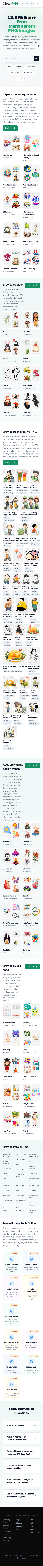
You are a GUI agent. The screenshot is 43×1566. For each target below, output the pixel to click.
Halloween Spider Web (33, 1155)
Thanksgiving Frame (34, 1204)
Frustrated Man (32, 724)
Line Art (6, 386)
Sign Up (19, 1523)
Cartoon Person (9, 748)
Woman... (19, 622)
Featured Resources (7, 1533)
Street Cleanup (22, 543)
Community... (26, 517)
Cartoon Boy (35, 699)
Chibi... (6, 591)
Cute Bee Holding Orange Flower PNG (17, 566)
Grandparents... (22, 490)
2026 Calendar (9, 1023)
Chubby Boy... (15, 595)
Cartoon (26, 331)
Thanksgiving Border (20, 1202)
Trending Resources (7, 1520)
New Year (6, 1131)
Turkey (29, 645)
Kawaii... (35, 696)
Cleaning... (25, 520)
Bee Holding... (17, 572)
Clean (10, 3)
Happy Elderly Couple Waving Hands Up (21, 487)
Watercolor (27, 386)
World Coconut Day (31, 242)
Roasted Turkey (16, 671)
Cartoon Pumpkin (6, 1162)
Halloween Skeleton (6, 1155)
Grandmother (28, 842)
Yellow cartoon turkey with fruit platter (32, 639)
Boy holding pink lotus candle (7, 718)
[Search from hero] (36, 58)
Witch (31, 1161)
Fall (9, 67)
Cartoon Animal (9, 896)
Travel (25, 1131)
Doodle (6, 413)
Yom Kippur (7, 155)
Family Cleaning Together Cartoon (10, 514)
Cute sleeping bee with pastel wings (31, 565)
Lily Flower (27, 869)
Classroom (20, 1196)
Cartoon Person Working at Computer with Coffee (9, 743)
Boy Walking (8, 622)
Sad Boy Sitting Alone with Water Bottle (35, 541)
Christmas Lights (6, 1209)
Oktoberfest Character (33, 1197)
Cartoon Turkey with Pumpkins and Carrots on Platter (10, 692)
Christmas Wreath (33, 1211)
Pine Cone (6, 1196)
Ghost (18, 67)
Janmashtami (8, 242)
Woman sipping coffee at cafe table (18, 640)
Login (18, 1519)
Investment (7, 842)
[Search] (31, 3)
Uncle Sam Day (29, 269)
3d (4, 331)
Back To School (29, 1077)
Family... (6, 517)
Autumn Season (32, 1167)
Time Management (10, 923)
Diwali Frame (33, 1174)
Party (25, 1050)
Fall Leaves (7, 1169)
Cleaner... (20, 546)
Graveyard (15, 73)
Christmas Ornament (19, 1209)
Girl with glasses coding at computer (19, 718)
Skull (17, 1191)
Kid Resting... (34, 544)
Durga (5, 1174)
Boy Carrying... (34, 493)
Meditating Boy (26, 595)
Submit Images (19, 1527)
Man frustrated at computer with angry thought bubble (34, 718)
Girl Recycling (8, 493)
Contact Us (34, 1533)
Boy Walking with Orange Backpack (7, 616)
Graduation (7, 1077)
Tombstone (33, 1191)
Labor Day (21, 79)
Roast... (6, 671)
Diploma (26, 950)
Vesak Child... (6, 721)
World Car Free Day (30, 185)
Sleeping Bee (29, 571)
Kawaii (25, 359)
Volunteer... (7, 490)
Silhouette (27, 413)
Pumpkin (6, 1185)
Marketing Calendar (7, 1539)
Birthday (26, 1023)
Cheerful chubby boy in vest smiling (7, 589)
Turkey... (6, 698)
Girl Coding (17, 723)
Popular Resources (7, 1527)
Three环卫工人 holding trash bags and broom (28, 514)
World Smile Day (9, 185)
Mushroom (28, 73)
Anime (5, 359)
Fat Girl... (19, 619)
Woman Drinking (32, 623)
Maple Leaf (20, 1164)
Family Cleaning (9, 520)
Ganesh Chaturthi (10, 269)
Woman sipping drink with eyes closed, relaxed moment (34, 669)
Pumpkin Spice (21, 1159)
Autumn (6, 1104)
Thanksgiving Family (7, 1202)
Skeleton (6, 1191)
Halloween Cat (21, 1154)
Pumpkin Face (34, 1185)
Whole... (29, 642)
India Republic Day (30, 923)
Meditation (7, 869)
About (32, 1519)
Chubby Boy (6, 595)
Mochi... (17, 568)
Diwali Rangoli (21, 1169)
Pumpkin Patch (21, 1185)
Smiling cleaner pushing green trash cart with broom (22, 541)
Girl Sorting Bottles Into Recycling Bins (8, 487)
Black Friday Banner (20, 1175)
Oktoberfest (8, 212)
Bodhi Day (7, 950)
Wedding (6, 1050)
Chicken (22, 698)
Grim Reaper (30, 67)
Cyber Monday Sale (34, 1180)
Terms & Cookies (33, 1527)
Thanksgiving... (9, 696)
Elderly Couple (22, 493)
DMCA (32, 1523)
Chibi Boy (7, 546)
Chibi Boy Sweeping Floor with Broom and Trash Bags (9, 541)
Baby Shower (28, 1104)
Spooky (26, 896)
